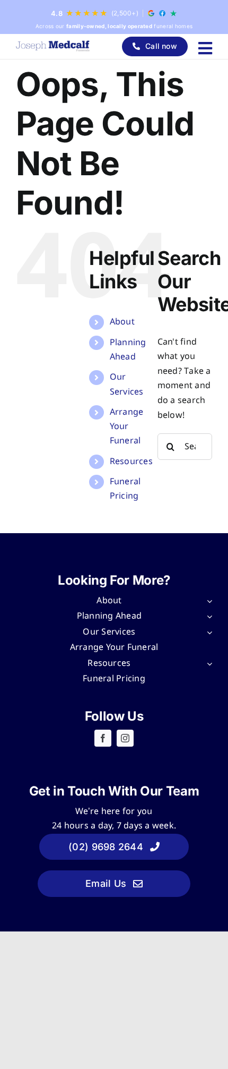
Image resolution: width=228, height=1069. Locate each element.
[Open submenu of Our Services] (207, 632)
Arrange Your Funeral (127, 427)
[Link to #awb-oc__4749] (205, 48)
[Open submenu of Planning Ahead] (207, 616)
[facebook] (102, 738)
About (122, 322)
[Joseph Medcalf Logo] (53, 45)
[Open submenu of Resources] (207, 663)
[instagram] (125, 738)
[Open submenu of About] (207, 601)
